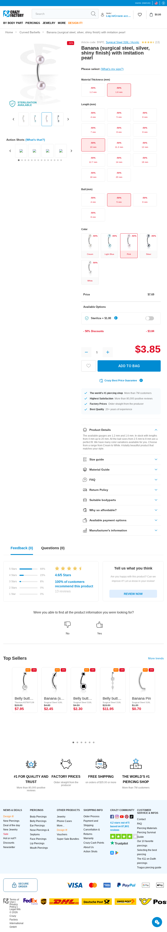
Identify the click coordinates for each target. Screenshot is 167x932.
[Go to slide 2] (22, 160)
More (62, 23)
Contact (141, 819)
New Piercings (11, 820)
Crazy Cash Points (94, 842)
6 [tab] (94, 742)
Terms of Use (14, 900)
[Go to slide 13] (58, 160)
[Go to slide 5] (32, 160)
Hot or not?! (9, 838)
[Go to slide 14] (61, 160)
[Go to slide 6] (35, 160)
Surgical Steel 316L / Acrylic (122, 42)
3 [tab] (81, 742)
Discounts (8, 842)
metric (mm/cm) (142, 3)
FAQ (139, 823)
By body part (13, 23)
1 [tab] (73, 742)
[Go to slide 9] (45, 160)
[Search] (93, 13)
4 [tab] (86, 742)
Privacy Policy (14, 905)
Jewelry (49, 23)
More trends (156, 658)
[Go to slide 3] (25, 160)
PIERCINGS (32, 23)
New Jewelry (10, 829)
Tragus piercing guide (149, 867)
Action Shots (90, 851)
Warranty (88, 838)
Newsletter (9, 847)
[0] (139, 15)
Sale (5, 834)
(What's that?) (35, 139)
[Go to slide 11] (51, 160)
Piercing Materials (147, 828)
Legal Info (15, 909)
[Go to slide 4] (28, 160)
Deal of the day (11, 825)
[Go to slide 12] (54, 160)
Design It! (75, 23)
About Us (89, 847)
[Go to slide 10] (48, 160)
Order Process (91, 816)
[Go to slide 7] (38, 160)
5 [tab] (90, 742)
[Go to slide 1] (19, 160)
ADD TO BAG (129, 366)
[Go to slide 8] (41, 160)
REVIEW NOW (133, 593)
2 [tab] (77, 742)
